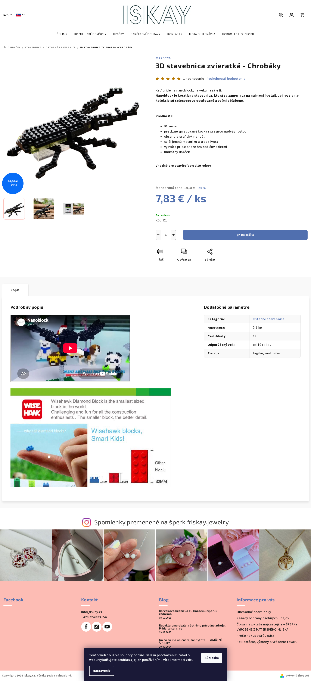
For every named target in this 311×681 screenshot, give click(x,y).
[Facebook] (86, 627)
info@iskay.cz (92, 612)
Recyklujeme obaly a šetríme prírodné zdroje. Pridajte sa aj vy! (192, 627)
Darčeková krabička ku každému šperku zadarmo (188, 612)
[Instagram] (97, 627)
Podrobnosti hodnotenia (226, 78)
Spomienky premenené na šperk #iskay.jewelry (161, 522)
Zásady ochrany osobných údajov (263, 618)
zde (189, 659)
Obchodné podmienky (254, 612)
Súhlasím (212, 658)
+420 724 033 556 (94, 617)
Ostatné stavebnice (268, 319)
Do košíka (247, 235)
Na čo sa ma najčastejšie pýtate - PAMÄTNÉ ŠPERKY (191, 641)
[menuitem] (62, 34)
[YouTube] (107, 627)
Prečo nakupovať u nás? (255, 635)
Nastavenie (102, 670)
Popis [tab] (15, 290)
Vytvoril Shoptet (297, 676)
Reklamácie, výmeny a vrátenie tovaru (267, 642)
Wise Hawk (163, 58)
